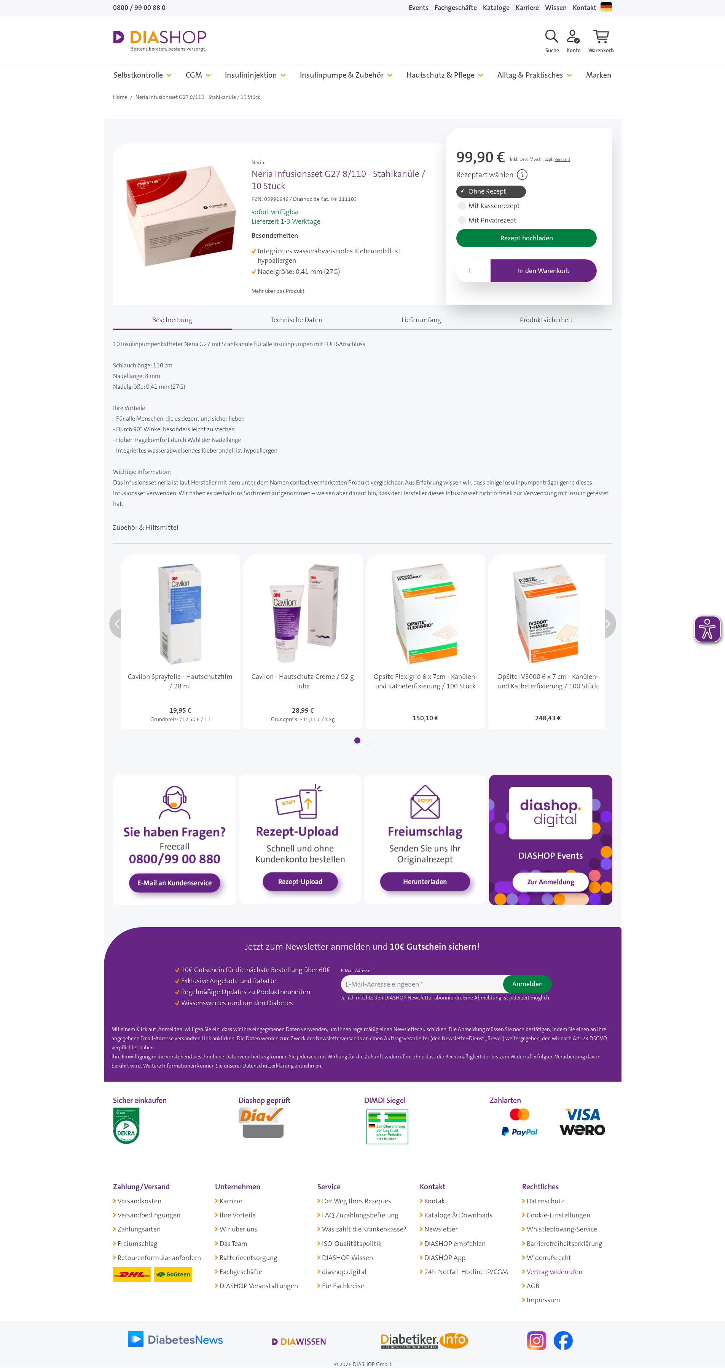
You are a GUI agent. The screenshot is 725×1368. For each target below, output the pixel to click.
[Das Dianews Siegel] (269, 1125)
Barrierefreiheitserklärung (564, 1243)
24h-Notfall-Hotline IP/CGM (466, 1271)
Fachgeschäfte (456, 7)
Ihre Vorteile (238, 1215)
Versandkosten (139, 1201)
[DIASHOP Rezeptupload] (300, 838)
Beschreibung (172, 319)
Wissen (556, 7)
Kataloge (496, 7)
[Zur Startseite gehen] (159, 41)
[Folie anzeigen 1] (357, 740)
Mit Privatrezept (492, 220)
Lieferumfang (421, 319)
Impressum (543, 1299)
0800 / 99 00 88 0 (139, 7)
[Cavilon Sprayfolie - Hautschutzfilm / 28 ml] (180, 641)
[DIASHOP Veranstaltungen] (550, 839)
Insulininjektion (251, 75)
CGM (194, 75)
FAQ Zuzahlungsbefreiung (360, 1215)
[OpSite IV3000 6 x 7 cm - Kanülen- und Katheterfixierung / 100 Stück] (548, 641)
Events (419, 7)
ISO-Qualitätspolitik (352, 1243)
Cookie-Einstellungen (558, 1215)
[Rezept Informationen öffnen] (522, 174)
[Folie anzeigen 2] (368, 740)
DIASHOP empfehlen (455, 1243)
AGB (533, 1285)
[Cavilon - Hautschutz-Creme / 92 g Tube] (303, 641)
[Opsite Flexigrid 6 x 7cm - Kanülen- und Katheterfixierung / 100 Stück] (425, 641)
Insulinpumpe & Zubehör (342, 75)
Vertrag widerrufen (554, 1271)
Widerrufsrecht (549, 1257)
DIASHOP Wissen (347, 1257)
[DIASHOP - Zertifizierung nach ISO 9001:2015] (143, 1125)
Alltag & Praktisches (530, 75)
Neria (258, 162)
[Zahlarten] (551, 1125)
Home (120, 97)
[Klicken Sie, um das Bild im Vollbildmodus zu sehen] (181, 216)
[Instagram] (537, 1339)
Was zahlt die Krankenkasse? (364, 1229)
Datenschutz (545, 1201)
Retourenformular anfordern (159, 1257)
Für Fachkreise (343, 1285)
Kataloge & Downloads (458, 1215)
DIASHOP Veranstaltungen (259, 1285)
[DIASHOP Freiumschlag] (425, 838)
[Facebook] (563, 1339)
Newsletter (440, 1229)
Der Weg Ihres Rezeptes (356, 1201)
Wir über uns (238, 1229)
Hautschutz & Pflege (440, 75)
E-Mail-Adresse (356, 971)
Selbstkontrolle (138, 75)
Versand (562, 159)
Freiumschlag (138, 1243)
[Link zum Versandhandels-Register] (387, 1127)
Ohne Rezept (487, 191)
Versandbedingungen (149, 1215)
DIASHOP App (444, 1257)
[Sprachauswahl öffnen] (606, 7)
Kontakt (584, 7)
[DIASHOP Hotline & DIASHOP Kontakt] (174, 839)
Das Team (233, 1243)
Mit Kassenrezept (494, 206)
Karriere (527, 7)
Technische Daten (296, 319)
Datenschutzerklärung (267, 1065)
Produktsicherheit (546, 319)
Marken (599, 75)
